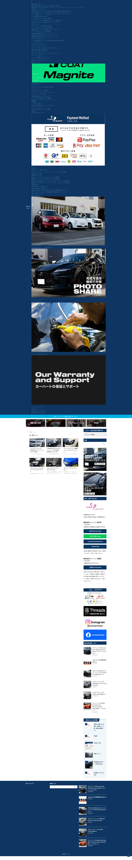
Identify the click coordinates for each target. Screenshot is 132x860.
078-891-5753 (95, 546)
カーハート (30, 783)
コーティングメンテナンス (38, 44)
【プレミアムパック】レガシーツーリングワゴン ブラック (37, 469)
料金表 (33, 111)
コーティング (35, 24)
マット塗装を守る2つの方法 (39, 17)
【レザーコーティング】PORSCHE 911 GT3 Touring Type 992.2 (99, 683)
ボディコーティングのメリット (40, 46)
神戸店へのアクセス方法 (38, 411)
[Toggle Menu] (31, 2)
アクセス (33, 409)
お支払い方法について (37, 113)
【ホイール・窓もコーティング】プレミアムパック (45, 53)
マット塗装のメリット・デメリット (41, 15)
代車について (35, 195)
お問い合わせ (35, 184)
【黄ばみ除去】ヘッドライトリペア (41, 96)
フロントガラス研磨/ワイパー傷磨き (41, 98)
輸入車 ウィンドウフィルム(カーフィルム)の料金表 (45, 177)
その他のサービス (36, 83)
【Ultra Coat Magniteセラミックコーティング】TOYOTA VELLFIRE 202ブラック (99, 672)
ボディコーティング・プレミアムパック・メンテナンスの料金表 (49, 172)
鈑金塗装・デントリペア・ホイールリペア (43, 100)
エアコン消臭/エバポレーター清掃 (40, 109)
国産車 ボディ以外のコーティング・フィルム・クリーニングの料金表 (50, 183)
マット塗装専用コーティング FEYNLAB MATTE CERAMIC (47, 40)
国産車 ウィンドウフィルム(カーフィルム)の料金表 (45, 179)
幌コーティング (35, 62)
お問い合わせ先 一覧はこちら (39, 188)
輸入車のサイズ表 (36, 173)
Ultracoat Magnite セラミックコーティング (43, 33)
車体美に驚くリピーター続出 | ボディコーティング (45, 29)
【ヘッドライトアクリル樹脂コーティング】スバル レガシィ (70, 450)
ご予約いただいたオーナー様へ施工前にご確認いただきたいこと (49, 192)
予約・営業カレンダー (37, 194)
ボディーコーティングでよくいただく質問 (43, 48)
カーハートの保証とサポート (39, 354)
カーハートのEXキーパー (38, 39)
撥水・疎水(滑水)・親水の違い (39, 50)
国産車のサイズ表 (36, 175)
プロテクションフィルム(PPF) (39, 91)
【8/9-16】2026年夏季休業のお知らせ (97, 797)
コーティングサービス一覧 (38, 51)
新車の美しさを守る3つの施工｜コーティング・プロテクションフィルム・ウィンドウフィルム (57, 7)
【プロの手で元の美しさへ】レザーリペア (43, 105)
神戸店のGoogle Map (95, 531)
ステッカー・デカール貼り (38, 94)
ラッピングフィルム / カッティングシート (42, 92)
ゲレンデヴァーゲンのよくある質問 (41, 18)
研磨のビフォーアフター (38, 9)
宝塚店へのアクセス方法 (38, 412)
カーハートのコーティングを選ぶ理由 (41, 28)
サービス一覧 (35, 85)
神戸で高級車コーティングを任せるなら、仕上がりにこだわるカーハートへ (52, 13)
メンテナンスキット (36, 42)
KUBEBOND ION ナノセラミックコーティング (44, 37)
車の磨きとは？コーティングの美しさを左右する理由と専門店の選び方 (51, 11)
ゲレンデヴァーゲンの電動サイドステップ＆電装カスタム (47, 20)
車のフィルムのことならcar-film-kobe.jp (42, 87)
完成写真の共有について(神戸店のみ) (41, 248)
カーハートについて (36, 300)
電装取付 (33, 102)
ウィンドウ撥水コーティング (39, 57)
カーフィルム (35, 89)
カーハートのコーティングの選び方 (41, 31)
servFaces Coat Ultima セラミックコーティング (44, 35)
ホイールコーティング (37, 55)
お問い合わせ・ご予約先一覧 (39, 186)
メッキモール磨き (36, 103)
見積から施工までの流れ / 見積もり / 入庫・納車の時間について (48, 190)
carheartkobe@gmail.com (95, 541)
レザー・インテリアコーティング (40, 59)
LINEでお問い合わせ (95, 536)
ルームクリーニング (36, 107)
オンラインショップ (36, 407)
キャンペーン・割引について (39, 170)
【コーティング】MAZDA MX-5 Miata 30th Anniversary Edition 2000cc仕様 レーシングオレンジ (99, 707)
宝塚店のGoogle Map (95, 567)
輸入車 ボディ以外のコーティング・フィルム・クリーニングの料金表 (50, 181)
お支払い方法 (97, 743)
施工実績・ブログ (36, 4)
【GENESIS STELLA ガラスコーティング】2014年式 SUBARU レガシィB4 (54, 450)
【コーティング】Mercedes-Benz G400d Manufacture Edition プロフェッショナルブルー (96, 788)
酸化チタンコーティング (38, 61)
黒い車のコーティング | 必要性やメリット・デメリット (46, 22)
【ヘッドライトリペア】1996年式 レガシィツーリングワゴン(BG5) (37, 450)
